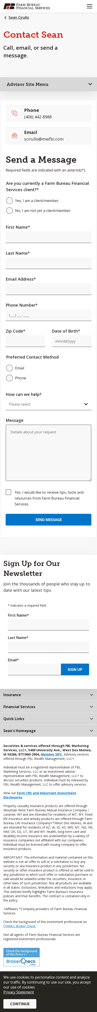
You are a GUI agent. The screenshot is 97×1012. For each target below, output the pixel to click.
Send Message (48, 519)
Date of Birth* (66, 331)
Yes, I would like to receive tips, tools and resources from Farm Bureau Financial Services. (49, 498)
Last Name (18, 253)
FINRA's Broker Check (19, 926)
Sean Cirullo (19, 17)
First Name (18, 227)
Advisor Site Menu (27, 84)
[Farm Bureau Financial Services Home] (26, 6)
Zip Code (15, 331)
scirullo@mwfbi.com (44, 139)
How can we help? (24, 394)
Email (13, 659)
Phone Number (22, 305)
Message (14, 420)
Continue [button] (20, 1003)
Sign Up (75, 669)
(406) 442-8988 (38, 117)
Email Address (21, 279)
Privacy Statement (18, 992)
